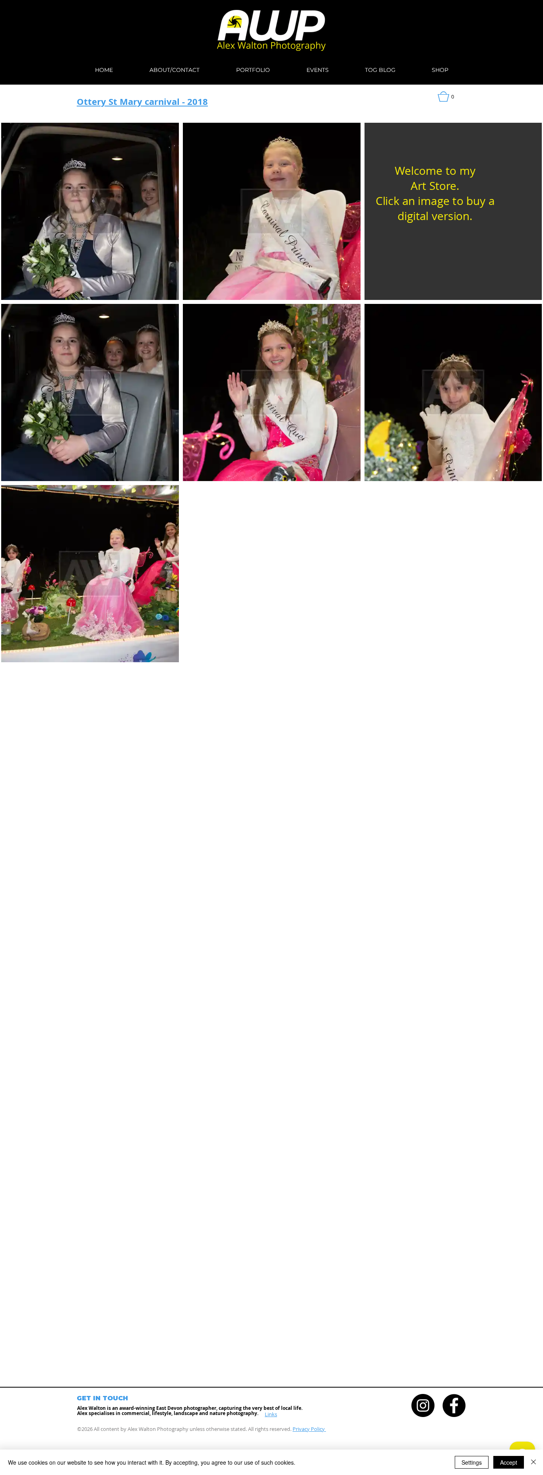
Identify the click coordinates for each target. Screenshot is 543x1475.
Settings (472, 1462)
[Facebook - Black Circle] (453, 1405)
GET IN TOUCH (102, 1398)
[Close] (533, 1462)
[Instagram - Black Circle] (422, 1405)
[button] (451, 96)
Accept (508, 1462)
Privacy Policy (309, 1428)
